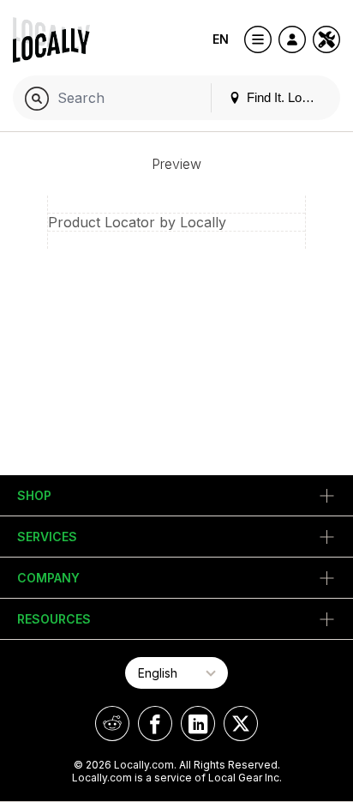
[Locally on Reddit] (112, 723)
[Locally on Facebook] (155, 723)
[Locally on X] (241, 723)
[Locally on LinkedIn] (198, 723)
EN (220, 39)
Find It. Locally (285, 97)
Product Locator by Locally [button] (137, 222)
